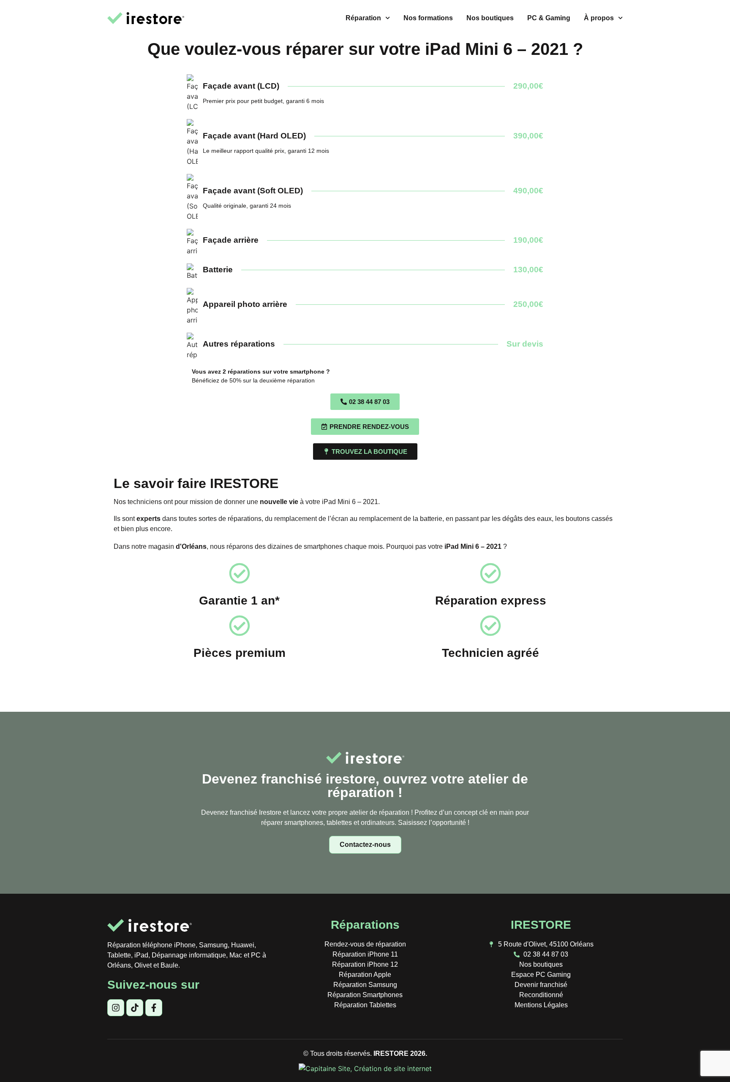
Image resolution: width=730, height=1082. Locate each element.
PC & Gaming (548, 18)
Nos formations (428, 18)
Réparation (363, 18)
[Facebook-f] (153, 1007)
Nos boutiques (490, 18)
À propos (599, 18)
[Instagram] (115, 1007)
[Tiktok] (134, 1007)
